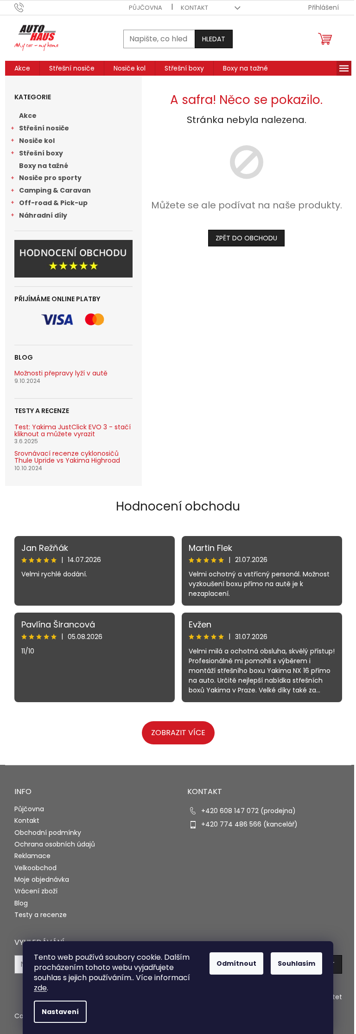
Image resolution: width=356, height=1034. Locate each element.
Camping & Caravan (55, 190)
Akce (28, 115)
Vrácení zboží (35, 891)
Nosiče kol (37, 140)
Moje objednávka (41, 879)
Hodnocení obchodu (178, 506)
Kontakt (194, 7)
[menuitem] (22, 68)
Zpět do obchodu (246, 238)
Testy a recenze (40, 914)
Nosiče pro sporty (50, 177)
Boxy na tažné (43, 165)
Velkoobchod (35, 867)
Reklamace (32, 855)
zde (40, 987)
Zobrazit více (178, 732)
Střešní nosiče (44, 128)
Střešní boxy (41, 153)
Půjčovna (145, 7)
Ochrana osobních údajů (54, 844)
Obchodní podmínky (47, 832)
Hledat (213, 39)
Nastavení (60, 1011)
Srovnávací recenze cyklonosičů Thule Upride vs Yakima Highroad (67, 457)
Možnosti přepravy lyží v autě (61, 373)
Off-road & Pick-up (53, 202)
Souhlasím (296, 963)
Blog (21, 903)
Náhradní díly (43, 215)
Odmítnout (236, 963)
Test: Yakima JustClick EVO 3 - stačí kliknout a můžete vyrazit (72, 431)
